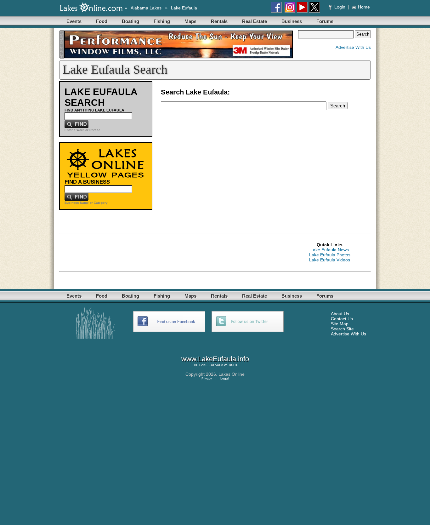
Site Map (339, 323)
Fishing (162, 21)
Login (340, 6)
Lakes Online (231, 374)
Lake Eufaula (184, 7)
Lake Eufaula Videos (329, 259)
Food (101, 21)
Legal (224, 378)
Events (74, 21)
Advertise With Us (353, 47)
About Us (340, 313)
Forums (324, 21)
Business (291, 21)
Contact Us (342, 318)
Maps (190, 21)
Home (364, 6)
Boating (130, 21)
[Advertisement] (173, 252)
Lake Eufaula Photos (329, 254)
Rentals (219, 21)
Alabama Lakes (146, 7)
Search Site (342, 328)
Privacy (206, 378)
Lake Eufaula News (329, 249)
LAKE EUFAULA (211, 365)
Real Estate (254, 21)
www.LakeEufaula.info (215, 359)
